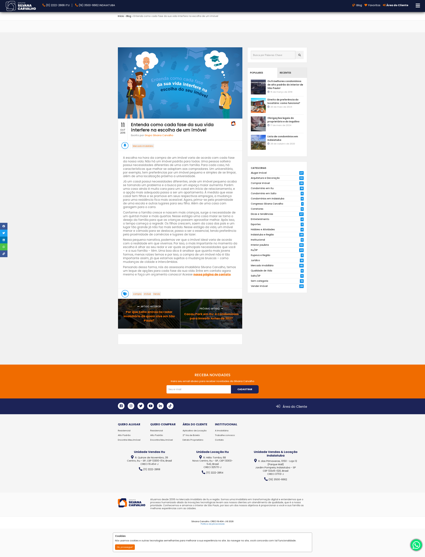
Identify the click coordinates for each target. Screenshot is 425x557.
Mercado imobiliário (143, 146)
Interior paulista (260, 245)
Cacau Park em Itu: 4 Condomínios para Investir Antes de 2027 (211, 316)
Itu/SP (254, 250)
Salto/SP (255, 275)
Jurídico (255, 260)
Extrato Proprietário (193, 439)
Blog (128, 16)
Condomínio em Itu (262, 188)
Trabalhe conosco (225, 435)
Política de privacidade (212, 523)
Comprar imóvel (260, 183)
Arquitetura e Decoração (265, 178)
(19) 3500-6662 (277, 479)
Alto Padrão (124, 435)
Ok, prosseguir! (125, 547)
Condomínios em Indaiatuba (267, 198)
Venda (156, 294)
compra (137, 294)
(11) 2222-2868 (151, 469)
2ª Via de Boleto (191, 435)
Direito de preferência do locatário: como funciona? (283, 101)
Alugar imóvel (259, 172)
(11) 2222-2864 (214, 472)
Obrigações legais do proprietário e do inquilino (283, 119)
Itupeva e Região (260, 255)
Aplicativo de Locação (195, 430)
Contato (219, 439)
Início (121, 16)
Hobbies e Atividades (263, 229)
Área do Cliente (295, 406)
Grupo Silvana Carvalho (159, 135)
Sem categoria (259, 281)
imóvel (147, 294)
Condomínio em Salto (263, 193)
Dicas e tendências (262, 214)
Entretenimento (260, 219)
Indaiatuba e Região (262, 234)
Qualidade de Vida (261, 270)
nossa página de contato (212, 274)
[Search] (299, 55)
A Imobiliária (221, 430)
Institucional (258, 239)
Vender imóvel (259, 286)
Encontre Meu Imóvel (129, 439)
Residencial (124, 430)
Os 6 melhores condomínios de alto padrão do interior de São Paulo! (285, 85)
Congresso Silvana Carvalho (267, 203)
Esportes (256, 224)
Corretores (257, 209)
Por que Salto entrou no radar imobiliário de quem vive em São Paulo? (149, 316)
